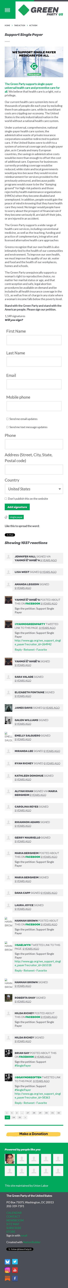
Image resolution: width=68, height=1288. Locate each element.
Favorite (41, 649)
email (24, 1235)
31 (52, 1113)
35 (20, 1117)
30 (46, 1113)
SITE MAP (12, 1224)
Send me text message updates (29, 427)
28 (34, 1113)
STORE (10, 1231)
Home (7, 25)
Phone (10, 435)
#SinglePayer (23, 1065)
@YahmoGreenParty (30, 624)
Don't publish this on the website (28, 498)
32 (59, 1113)
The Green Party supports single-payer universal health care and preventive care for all (32, 87)
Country (12, 480)
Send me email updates (24, 419)
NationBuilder (32, 1242)
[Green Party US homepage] (40, 9)
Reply (18, 649)
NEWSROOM (15, 1220)
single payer (16, 517)
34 (13, 1117)
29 (40, 1113)
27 (28, 1113)
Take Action (19, 25)
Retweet (29, 649)
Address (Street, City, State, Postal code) (28, 457)
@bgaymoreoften (28, 1077)
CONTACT (13, 1216)
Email (11, 375)
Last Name (15, 352)
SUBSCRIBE (13, 1228)
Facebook (32, 603)
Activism (33, 25)
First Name (16, 331)
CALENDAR (14, 1212)
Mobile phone (18, 397)
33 (7, 1117)
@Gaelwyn (23, 945)
